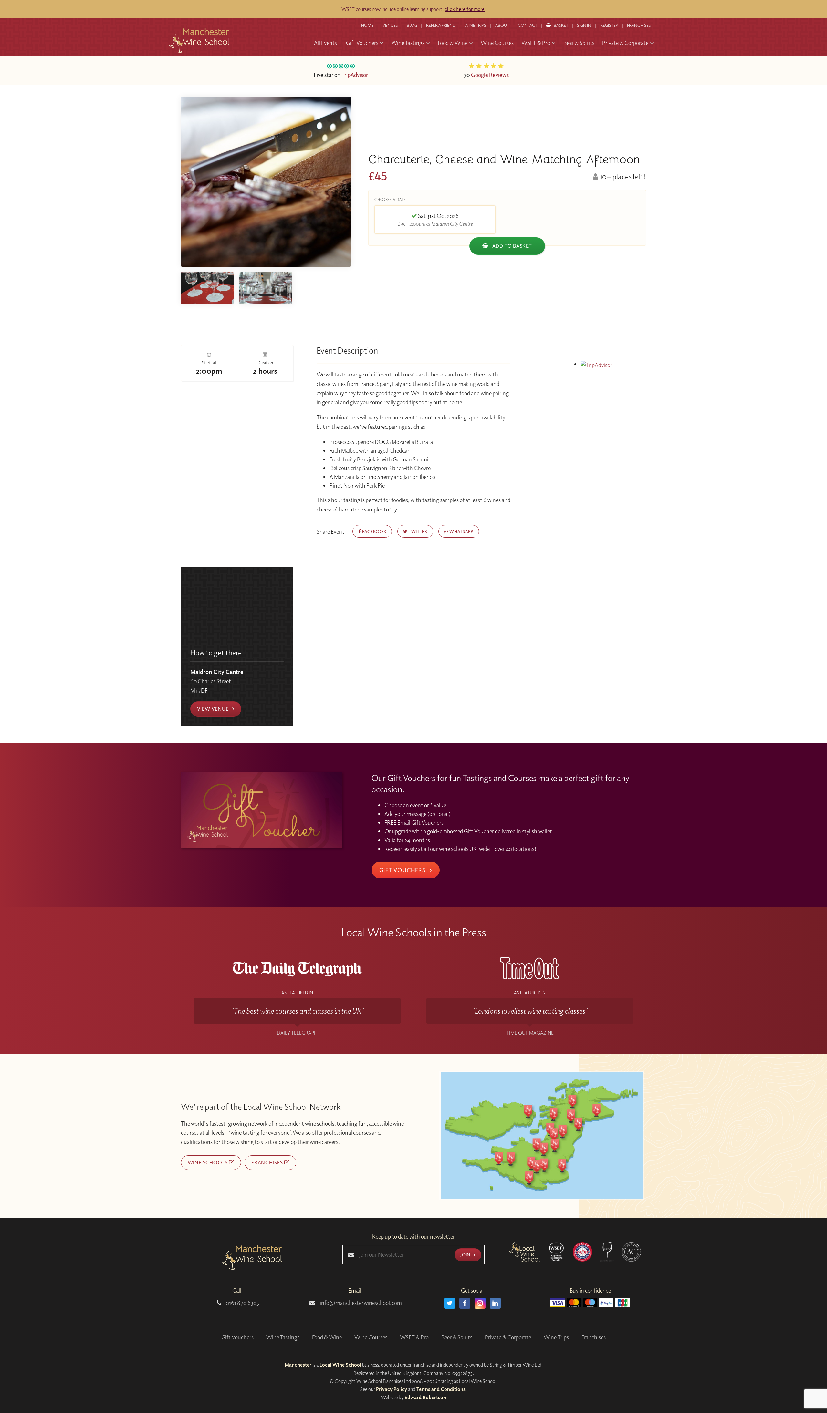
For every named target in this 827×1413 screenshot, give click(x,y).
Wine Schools (208, 1162)
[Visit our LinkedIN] (495, 1303)
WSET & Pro (414, 1337)
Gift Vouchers (403, 869)
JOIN (465, 1254)
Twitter (417, 531)
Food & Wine (327, 1337)
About (502, 25)
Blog (412, 25)
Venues (390, 25)
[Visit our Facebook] (464, 1303)
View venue (213, 709)
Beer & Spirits (456, 1337)
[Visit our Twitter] (449, 1303)
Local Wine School (340, 1364)
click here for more (465, 9)
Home (367, 25)
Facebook (373, 531)
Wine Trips (556, 1337)
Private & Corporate (508, 1337)
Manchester (298, 1364)
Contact (527, 25)
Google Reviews (490, 74)
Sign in (584, 25)
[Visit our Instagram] (480, 1303)
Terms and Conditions (441, 1389)
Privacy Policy (391, 1389)
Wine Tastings (282, 1337)
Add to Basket (511, 245)
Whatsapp (460, 531)
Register (609, 25)
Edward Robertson (425, 1397)
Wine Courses (370, 1337)
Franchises (639, 25)
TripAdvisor (354, 74)
